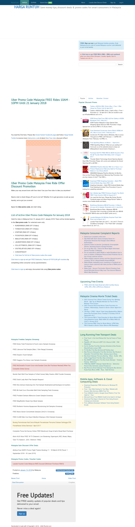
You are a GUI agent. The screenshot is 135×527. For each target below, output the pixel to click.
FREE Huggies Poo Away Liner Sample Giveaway (30, 360)
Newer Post (15, 478)
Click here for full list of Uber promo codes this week (33, 255)
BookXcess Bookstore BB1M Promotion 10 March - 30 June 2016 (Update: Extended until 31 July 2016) (106, 206)
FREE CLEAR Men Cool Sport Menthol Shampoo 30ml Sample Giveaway (37, 417)
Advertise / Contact (102, 98)
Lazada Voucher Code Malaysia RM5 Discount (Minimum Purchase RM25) (38, 464)
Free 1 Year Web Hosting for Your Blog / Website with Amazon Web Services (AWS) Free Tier (101, 390)
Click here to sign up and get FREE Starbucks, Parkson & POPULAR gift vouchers (39, 259)
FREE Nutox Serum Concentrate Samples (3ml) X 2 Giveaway (34, 412)
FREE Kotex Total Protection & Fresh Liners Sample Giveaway (34, 344)
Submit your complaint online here (95, 237)
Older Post (72, 478)
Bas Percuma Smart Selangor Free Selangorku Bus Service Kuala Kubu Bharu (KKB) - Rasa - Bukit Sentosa (102, 369)
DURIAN (33, 2)
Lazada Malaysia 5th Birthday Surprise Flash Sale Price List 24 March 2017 (105, 218)
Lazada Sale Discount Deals (98, 2)
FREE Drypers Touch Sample (22, 355)
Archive (90, 98)
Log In (121, 2)
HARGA (24, 2)
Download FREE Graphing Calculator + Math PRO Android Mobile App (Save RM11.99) (106, 182)
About (83, 2)
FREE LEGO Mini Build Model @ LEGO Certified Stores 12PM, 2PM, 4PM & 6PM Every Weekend (101, 286)
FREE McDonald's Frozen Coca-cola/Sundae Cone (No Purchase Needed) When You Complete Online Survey (42, 367)
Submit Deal (45, 2)
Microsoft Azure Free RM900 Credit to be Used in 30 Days (102, 397)
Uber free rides (51, 138)
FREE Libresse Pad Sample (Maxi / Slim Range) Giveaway (33, 349)
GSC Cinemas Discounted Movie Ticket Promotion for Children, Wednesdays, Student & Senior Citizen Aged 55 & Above (102, 307)
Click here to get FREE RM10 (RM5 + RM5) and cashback (101, 54)
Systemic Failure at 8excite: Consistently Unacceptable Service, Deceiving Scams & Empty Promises (101, 245)
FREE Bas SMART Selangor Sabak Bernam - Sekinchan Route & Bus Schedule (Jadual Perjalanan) (101, 365)
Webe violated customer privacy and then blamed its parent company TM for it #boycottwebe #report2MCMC (102, 259)
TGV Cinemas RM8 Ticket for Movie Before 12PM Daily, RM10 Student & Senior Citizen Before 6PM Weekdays (101, 324)
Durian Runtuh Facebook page (46, 135)
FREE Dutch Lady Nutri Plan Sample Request (28, 380)
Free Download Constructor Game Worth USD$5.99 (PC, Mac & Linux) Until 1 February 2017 (106, 131)
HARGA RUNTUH (26, 7)
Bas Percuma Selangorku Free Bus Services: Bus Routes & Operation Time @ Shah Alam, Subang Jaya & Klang (102, 353)
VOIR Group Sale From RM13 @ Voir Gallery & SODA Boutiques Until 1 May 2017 (107, 119)
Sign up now (89, 43)
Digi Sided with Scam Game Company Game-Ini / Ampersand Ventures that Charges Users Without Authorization (99, 241)
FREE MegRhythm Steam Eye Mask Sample (28, 401)
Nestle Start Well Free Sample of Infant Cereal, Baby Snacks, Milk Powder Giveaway (42, 374)
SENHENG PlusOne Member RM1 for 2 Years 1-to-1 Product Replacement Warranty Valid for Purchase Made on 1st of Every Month (106, 169)
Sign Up (112, 2)
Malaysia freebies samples (106, 43)
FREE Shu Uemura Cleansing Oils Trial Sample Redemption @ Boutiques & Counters (41, 385)
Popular (82, 98)
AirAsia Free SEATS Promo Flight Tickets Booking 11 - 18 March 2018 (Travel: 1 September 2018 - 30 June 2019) (40, 451)
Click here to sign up (18, 269)
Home (44, 478)
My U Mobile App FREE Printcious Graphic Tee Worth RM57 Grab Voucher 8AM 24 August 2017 (107, 194)
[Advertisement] (67, 24)
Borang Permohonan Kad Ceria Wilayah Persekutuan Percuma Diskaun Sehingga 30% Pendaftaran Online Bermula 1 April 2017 (42, 424)
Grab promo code (34, 138)
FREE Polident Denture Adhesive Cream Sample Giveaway (33, 396)
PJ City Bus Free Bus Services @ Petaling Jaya (99, 350)
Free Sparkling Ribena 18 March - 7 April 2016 (104, 143)
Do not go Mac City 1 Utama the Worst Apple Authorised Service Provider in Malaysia (101, 249)
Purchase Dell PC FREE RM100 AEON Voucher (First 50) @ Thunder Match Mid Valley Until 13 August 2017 (107, 155)
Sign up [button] (22, 513)
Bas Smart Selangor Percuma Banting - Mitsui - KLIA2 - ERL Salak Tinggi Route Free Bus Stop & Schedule (103, 357)
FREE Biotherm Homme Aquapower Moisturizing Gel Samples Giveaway (37, 406)
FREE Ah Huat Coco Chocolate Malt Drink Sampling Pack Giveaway (36, 390)
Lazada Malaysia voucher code (105, 45)
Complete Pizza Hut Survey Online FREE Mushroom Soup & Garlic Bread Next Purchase (43, 431)
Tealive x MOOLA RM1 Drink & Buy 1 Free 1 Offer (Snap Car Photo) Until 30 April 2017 (105, 107)
